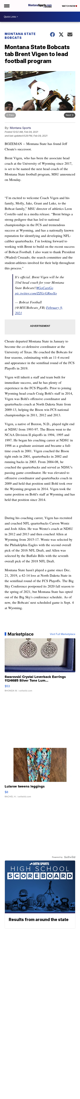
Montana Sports (20, 128)
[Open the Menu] (6, 6)
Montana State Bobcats (20, 36)
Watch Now (69, 6)
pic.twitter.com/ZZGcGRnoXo (36, 293)
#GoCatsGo (45, 287)
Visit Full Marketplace (62, 634)
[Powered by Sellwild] (69, 857)
